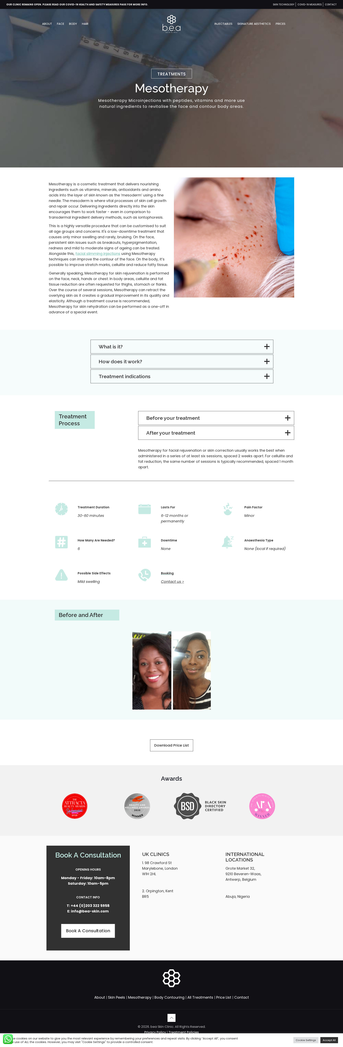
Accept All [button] (329, 1040)
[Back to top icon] (171, 1018)
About (99, 997)
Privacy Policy (155, 1032)
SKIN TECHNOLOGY (283, 4)
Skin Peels (116, 997)
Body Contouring (169, 997)
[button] (182, 347)
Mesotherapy (139, 997)
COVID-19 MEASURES (310, 4)
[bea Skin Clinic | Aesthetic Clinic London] (171, 24)
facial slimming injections (97, 253)
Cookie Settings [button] (306, 1040)
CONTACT (331, 4)
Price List (223, 997)
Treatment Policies (184, 1032)
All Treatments (200, 997)
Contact (241, 997)
